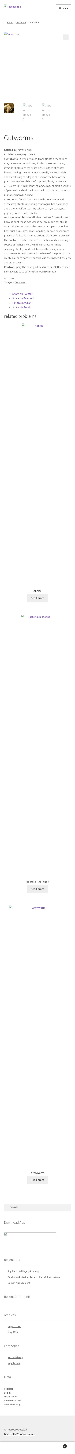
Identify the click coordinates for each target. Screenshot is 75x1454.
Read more (37, 598)
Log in (7, 1392)
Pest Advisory (15, 1357)
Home (10, 22)
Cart (57, 1445)
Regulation (14, 1363)
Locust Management (19, 1282)
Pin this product (22, 303)
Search (37, 1448)
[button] (66, 37)
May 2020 (13, 1332)
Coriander (21, 22)
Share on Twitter (22, 293)
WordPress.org (12, 1404)
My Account (12, 1448)
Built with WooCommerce (19, 1434)
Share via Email (21, 307)
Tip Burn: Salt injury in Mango (24, 1271)
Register (8, 1388)
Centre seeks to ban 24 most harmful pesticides (34, 1277)
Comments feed (12, 1400)
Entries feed (10, 1396)
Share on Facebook (23, 298)
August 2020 (14, 1326)
